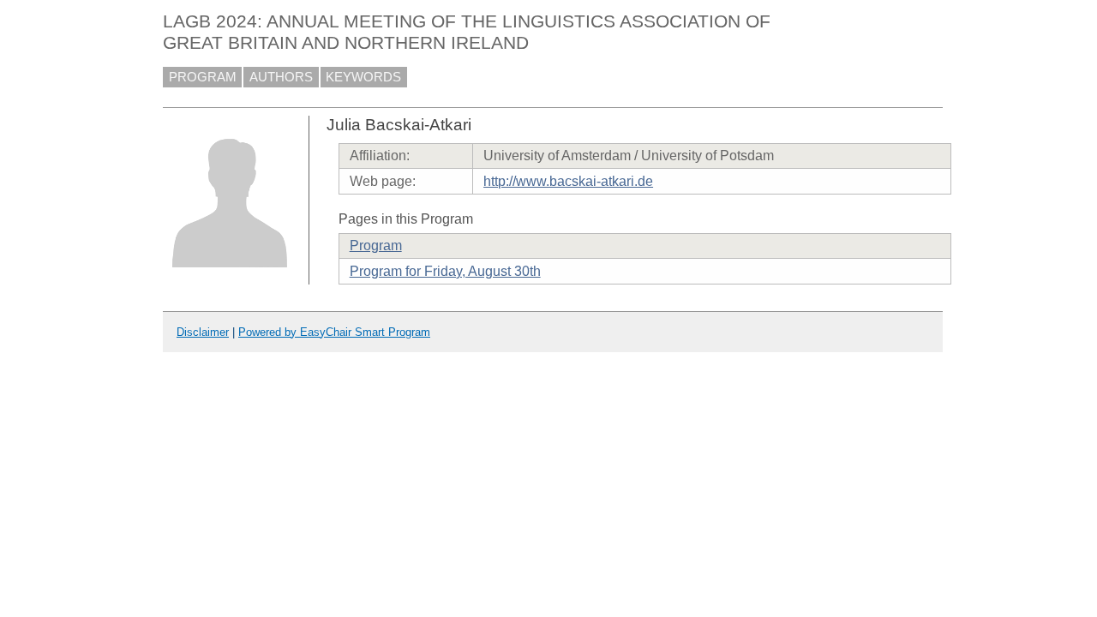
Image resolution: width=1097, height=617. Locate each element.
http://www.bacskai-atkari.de (568, 181)
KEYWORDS (363, 77)
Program (376, 245)
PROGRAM (203, 77)
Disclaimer (203, 332)
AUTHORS (281, 77)
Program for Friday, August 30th (445, 271)
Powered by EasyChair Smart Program (334, 332)
